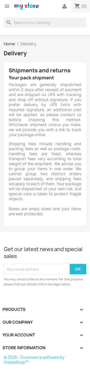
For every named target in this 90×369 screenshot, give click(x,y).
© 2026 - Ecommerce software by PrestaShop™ (34, 360)
